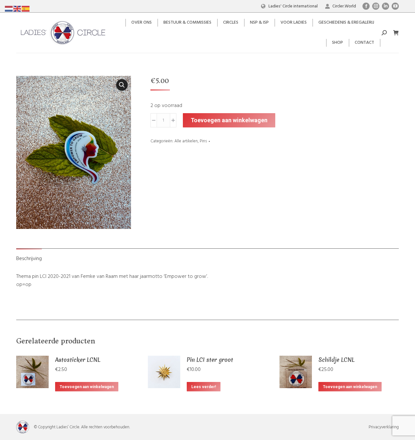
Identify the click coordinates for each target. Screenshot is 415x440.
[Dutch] (9, 9)
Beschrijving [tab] (29, 259)
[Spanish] (26, 9)
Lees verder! (203, 387)
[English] (17, 9)
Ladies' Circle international (293, 6)
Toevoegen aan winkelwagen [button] (87, 387)
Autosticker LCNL (77, 359)
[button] (122, 85)
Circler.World (344, 6)
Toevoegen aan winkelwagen (229, 120)
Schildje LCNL (336, 359)
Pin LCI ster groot (210, 359)
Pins (203, 141)
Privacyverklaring (384, 427)
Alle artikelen (186, 141)
